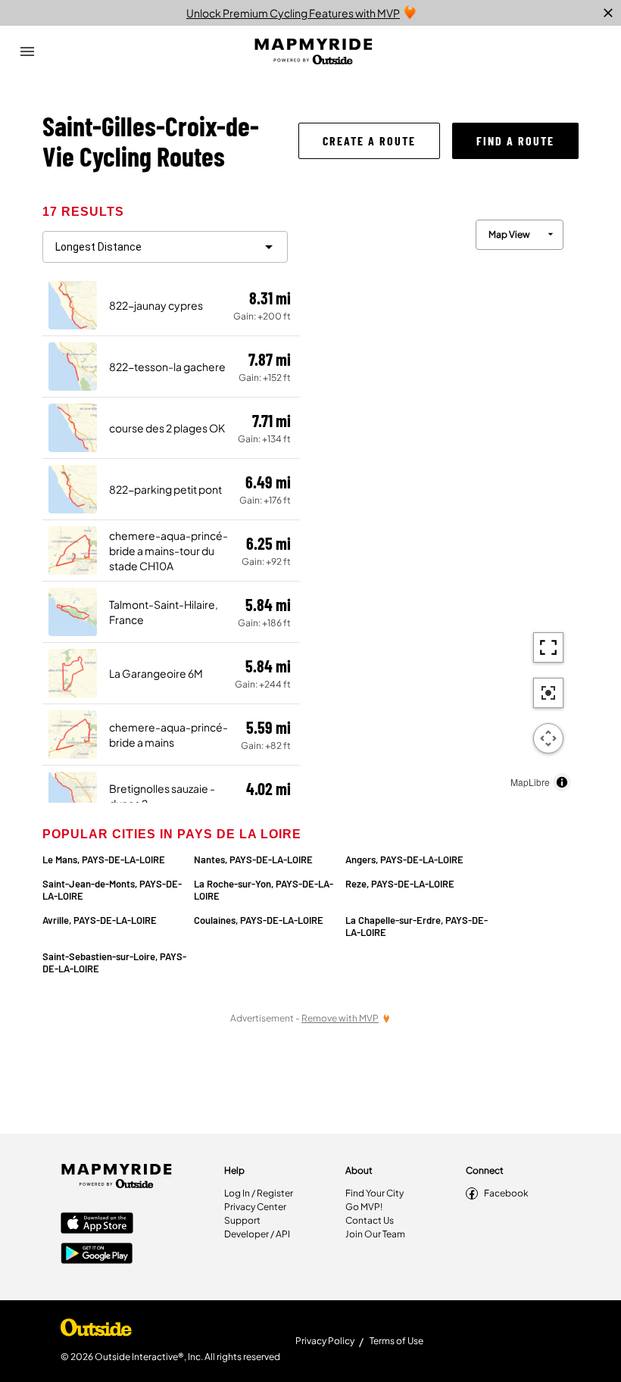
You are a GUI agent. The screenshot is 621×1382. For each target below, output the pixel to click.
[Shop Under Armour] (96, 1331)
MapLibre (530, 781)
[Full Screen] (548, 647)
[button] (369, 141)
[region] (439, 501)
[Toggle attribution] (562, 782)
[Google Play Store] (97, 1255)
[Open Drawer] (27, 51)
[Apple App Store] (97, 1224)
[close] (608, 13)
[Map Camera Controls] (548, 738)
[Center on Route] (548, 693)
